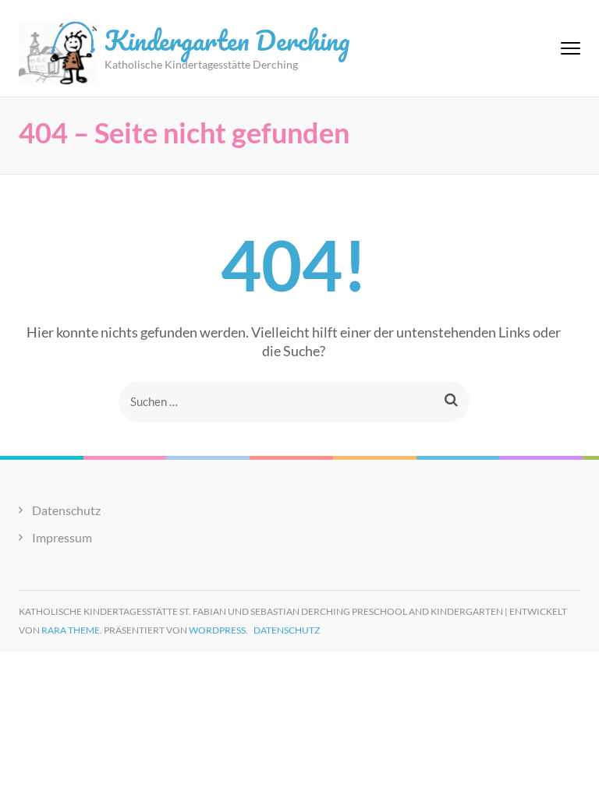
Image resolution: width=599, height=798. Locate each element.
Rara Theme (70, 630)
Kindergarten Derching (227, 40)
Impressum (62, 537)
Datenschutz (66, 510)
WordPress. (218, 630)
